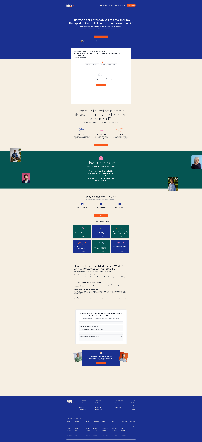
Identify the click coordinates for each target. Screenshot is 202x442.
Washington (123, 435)
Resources (117, 5)
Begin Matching (131, 5)
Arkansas (68, 428)
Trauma (101, 32)
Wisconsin (132, 423)
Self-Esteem (111, 32)
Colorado (68, 432)
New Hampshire (105, 423)
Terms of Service (82, 409)
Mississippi (95, 428)
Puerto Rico (114, 430)
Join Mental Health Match (100, 402)
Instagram (133, 405)
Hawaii (76, 430)
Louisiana (88, 430)
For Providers (122, 5)
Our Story (117, 405)
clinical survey (78, 299)
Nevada (103, 421)
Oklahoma (114, 423)
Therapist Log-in (98, 405)
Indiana (87, 421)
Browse (75, 51)
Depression (106, 32)
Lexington (85, 51)
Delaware (77, 421)
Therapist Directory (83, 407)
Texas (122, 426)
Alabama (68, 421)
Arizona (68, 426)
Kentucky (80, 51)
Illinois (76, 435)
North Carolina (105, 432)
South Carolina (115, 435)
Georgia (76, 428)
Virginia (122, 432)
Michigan (95, 423)
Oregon (113, 426)
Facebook (133, 402)
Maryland (88, 435)
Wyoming (132, 426)
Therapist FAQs (98, 407)
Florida (76, 426)
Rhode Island (114, 432)
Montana (95, 432)
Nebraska (95, 435)
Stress (97, 32)
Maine (87, 432)
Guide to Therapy (82, 405)
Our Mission (110, 5)
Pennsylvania (114, 428)
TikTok (134, 407)
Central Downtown (91, 51)
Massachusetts (96, 421)
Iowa (87, 423)
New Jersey (104, 426)
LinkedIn (134, 409)
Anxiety (93, 32)
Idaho (76, 432)
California (68, 430)
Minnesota (95, 426)
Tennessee (123, 423)
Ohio (113, 421)
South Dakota (124, 421)
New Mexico (105, 428)
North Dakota (105, 435)
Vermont (123, 430)
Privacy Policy (118, 407)
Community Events (103, 5)
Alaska (67, 423)
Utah (122, 428)
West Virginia (133, 421)
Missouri (95, 430)
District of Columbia (79, 423)
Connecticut (69, 435)
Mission (116, 402)
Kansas (87, 426)
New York (104, 430)
